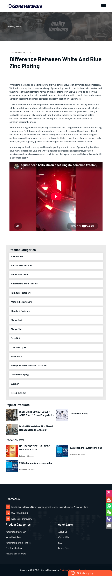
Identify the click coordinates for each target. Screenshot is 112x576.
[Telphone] (109, 519)
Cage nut (15, 338)
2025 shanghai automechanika (86, 447)
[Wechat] (109, 512)
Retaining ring (18, 392)
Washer (15, 383)
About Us (62, 531)
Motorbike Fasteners (21, 301)
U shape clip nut (19, 347)
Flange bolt (16, 320)
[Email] (109, 525)
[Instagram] (109, 493)
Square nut (16, 356)
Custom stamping (20, 374)
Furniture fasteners (21, 292)
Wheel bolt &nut (19, 274)
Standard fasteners (20, 311)
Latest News (64, 548)
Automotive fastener (21, 265)
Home (11, 26)
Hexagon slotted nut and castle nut (29, 365)
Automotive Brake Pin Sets (24, 283)
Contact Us (63, 537)
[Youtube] (109, 500)
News (19, 26)
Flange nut (16, 329)
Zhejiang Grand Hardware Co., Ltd (76, 570)
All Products (17, 256)
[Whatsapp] (109, 506)
